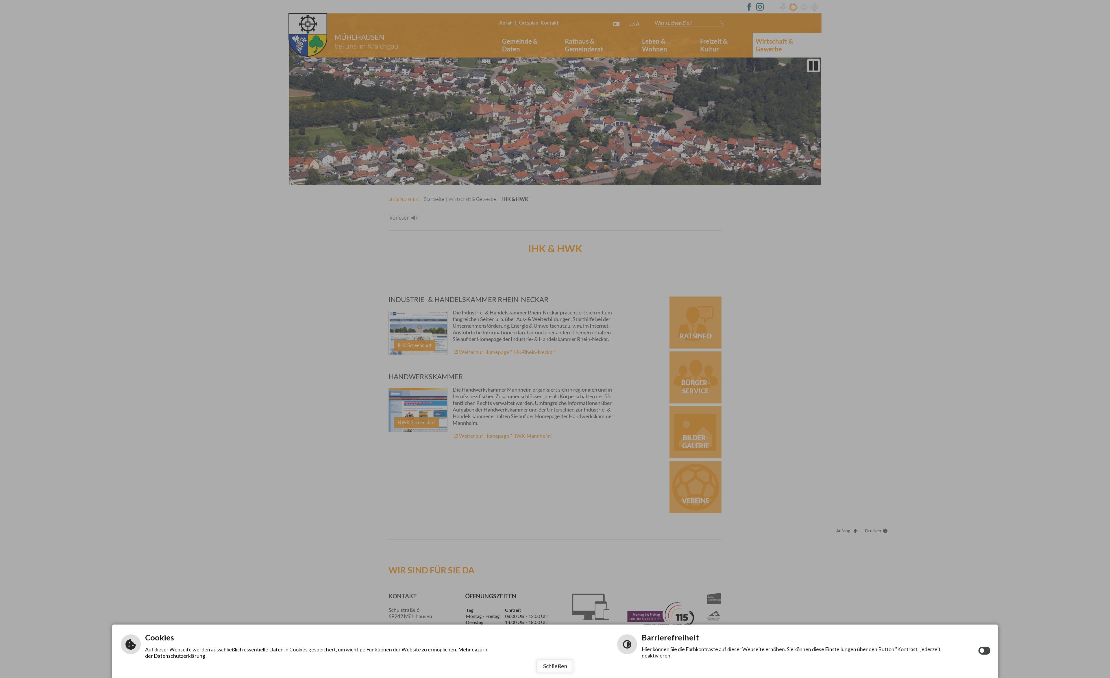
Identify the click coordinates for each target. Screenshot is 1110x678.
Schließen (555, 666)
